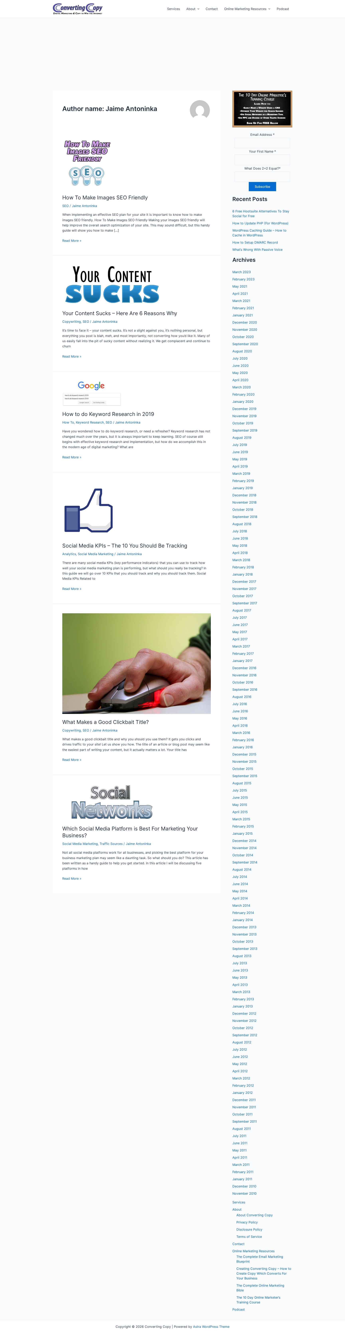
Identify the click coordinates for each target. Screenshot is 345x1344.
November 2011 (244, 1107)
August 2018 (241, 524)
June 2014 (240, 884)
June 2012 (240, 1057)
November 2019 (244, 416)
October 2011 (242, 1114)
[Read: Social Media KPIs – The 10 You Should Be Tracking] (92, 509)
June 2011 (239, 1143)
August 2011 (241, 1129)
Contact (212, 9)
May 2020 (240, 373)
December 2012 (244, 1013)
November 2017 (244, 589)
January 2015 (242, 833)
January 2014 (242, 920)
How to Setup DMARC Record (255, 242)
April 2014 (240, 898)
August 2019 (241, 438)
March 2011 (241, 1165)
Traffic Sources (111, 844)
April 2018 (240, 553)
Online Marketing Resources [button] (245, 9)
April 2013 (240, 985)
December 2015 (244, 754)
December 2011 (244, 1100)
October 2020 (243, 337)
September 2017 (244, 603)
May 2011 (239, 1150)
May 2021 (239, 286)
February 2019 (243, 481)
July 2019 (239, 445)
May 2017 (239, 632)
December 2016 (244, 668)
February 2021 (243, 308)
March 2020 (241, 387)
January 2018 (242, 574)
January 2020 (242, 402)
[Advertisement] (172, 48)
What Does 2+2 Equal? (262, 168)
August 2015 (241, 783)
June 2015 (240, 797)
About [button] (190, 9)
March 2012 (241, 1078)
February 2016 (243, 740)
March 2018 (241, 560)
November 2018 (244, 502)
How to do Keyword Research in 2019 (108, 414)
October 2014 (242, 855)
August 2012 (241, 1042)
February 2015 (243, 826)
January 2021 (242, 315)
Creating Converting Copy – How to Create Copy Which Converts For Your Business (263, 1273)
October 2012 (242, 1028)
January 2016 (242, 747)
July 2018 (239, 531)
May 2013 (239, 977)
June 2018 (240, 538)
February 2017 (243, 654)
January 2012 (242, 1093)
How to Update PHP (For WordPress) (260, 223)
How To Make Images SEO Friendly (105, 197)
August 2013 (241, 956)
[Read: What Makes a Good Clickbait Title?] (136, 663)
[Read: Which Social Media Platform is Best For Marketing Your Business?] (112, 802)
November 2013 (244, 934)
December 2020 (244, 322)
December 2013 (244, 927)
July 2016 (239, 704)
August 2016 (241, 697)
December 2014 (244, 841)
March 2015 (241, 819)
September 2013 (244, 949)
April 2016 (240, 725)
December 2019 (244, 409)
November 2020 (244, 330)
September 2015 (244, 776)
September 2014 (244, 862)
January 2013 (242, 1006)
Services (173, 9)
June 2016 (240, 711)
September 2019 (244, 430)
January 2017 (242, 661)
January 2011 (242, 1179)
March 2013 (241, 992)
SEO (65, 206)
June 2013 (240, 970)
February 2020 (243, 394)
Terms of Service (249, 1237)
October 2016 (242, 682)
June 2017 (240, 625)
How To (68, 422)
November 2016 (244, 675)
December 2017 (244, 582)
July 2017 (239, 618)
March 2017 (241, 646)
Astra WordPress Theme (211, 1327)
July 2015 (239, 790)
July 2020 (240, 358)
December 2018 (244, 495)
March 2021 (241, 301)
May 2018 (239, 546)
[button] (197, 9)
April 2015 (240, 812)
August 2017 (241, 610)
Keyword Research (90, 422)
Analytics (69, 554)
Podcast (283, 9)
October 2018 (242, 510)
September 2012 (244, 1035)
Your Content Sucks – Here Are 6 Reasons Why (119, 313)
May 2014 (239, 891)
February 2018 (243, 567)
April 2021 (240, 294)
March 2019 (241, 474)
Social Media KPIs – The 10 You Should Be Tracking (124, 546)
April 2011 (239, 1157)
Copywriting (71, 322)
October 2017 (242, 596)
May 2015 (239, 805)
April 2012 (240, 1071)
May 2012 (239, 1064)
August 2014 (241, 869)
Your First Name (262, 151)
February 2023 (243, 279)
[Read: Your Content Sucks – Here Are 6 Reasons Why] (112, 285)
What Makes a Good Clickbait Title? (105, 722)
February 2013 (243, 999)
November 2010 (244, 1193)
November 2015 (244, 761)
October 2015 (242, 769)
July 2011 (239, 1136)
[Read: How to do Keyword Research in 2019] (92, 393)
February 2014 (243, 913)
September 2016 (244, 689)
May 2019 (239, 459)
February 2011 (242, 1172)
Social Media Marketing (95, 554)
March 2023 (241, 272)
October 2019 (242, 423)
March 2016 (241, 733)
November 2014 (244, 848)
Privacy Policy (247, 1222)
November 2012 (244, 1021)
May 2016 (239, 718)
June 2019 (240, 452)
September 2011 (244, 1121)
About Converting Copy (254, 1215)
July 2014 (239, 877)
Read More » (71, 240)
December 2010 (244, 1186)
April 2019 (240, 466)
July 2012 (239, 1049)
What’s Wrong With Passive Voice (257, 250)
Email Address (262, 135)
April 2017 (240, 639)
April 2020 (240, 380)
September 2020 (245, 344)
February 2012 (243, 1085)
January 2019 (242, 488)
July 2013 (239, 963)
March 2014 (241, 905)
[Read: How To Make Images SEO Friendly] (87, 164)
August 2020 (242, 351)
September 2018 (244, 517)
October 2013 (242, 941)
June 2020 (240, 366)
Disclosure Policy (249, 1229)
